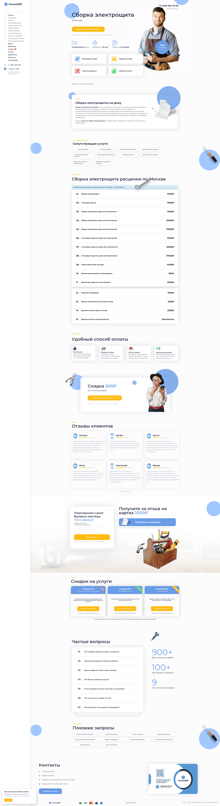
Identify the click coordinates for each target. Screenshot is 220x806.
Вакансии (12, 46)
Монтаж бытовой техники (128, 149)
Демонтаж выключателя (150, 154)
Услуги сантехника (14, 25)
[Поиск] (21, 10)
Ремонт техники (14, 31)
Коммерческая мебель (16, 38)
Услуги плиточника (111, 734)
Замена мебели (83, 149)
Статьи (10, 52)
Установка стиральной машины (81, 155)
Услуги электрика (14, 23)
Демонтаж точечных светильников (80, 162)
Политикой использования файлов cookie (17, 796)
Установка (11, 18)
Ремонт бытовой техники (85, 734)
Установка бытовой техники (164, 739)
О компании (13, 60)
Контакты (12, 57)
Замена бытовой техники (150, 149)
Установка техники (15, 33)
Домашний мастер (164, 734)
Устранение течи (127, 154)
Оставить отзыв (125, 491)
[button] (14, 72)
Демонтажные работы (16, 41)
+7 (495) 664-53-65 (14, 64)
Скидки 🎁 (12, 49)
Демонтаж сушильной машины (103, 162)
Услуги (10, 15)
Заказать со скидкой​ (88, 608)
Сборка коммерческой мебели (85, 739)
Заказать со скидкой (125, 608)
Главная (74, 84)
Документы (12, 55)
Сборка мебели (13, 28)
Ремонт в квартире (15, 36)
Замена (10, 20)
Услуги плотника (137, 734)
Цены (10, 44)
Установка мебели (105, 149)
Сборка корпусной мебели (105, 154)
